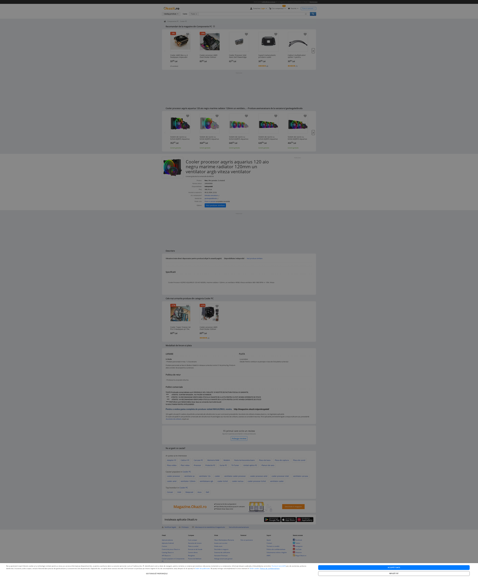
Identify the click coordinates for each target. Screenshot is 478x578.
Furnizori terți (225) (279, 566)
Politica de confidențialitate (270, 568)
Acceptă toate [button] (394, 567)
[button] (157, 572)
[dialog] (239, 570)
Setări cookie (254, 568)
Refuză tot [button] (394, 573)
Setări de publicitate (202, 568)
